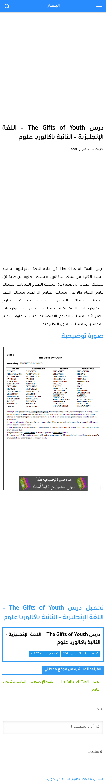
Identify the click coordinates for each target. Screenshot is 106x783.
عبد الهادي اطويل (59, 779)
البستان (53, 6)
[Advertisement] (53, 55)
